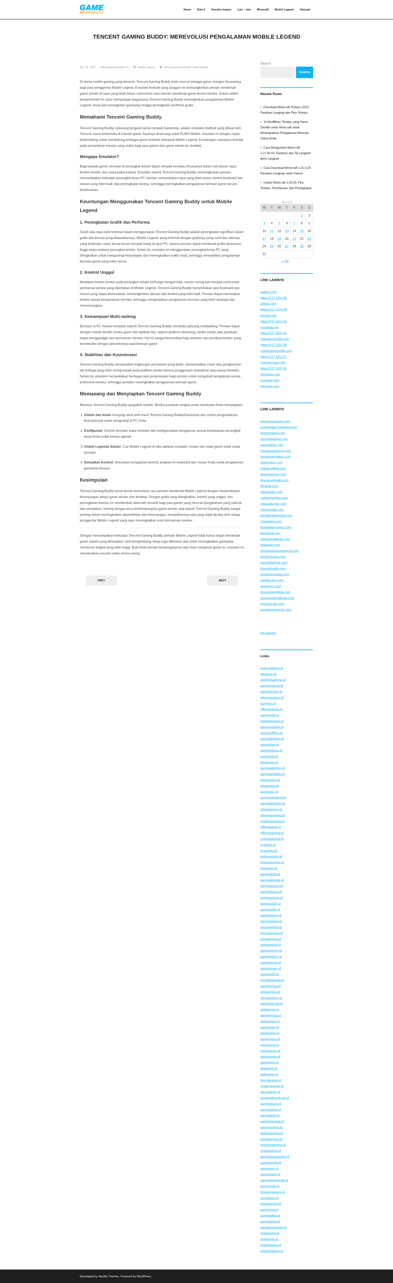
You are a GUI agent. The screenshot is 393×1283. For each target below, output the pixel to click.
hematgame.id (270, 1080)
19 (279, 238)
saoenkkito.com (271, 445)
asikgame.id (269, 1074)
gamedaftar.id (270, 1215)
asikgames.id (270, 1021)
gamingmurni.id (271, 886)
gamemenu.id (270, 1039)
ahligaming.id (270, 992)
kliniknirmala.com (273, 557)
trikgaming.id (269, 786)
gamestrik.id (269, 756)
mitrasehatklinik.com (275, 539)
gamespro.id (269, 1168)
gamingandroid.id (273, 797)
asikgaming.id (270, 945)
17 (264, 238)
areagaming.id (270, 939)
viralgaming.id (270, 1151)
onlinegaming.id (272, 839)
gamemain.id (269, 1027)
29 (302, 246)
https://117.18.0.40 (273, 368)
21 (294, 238)
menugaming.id (271, 933)
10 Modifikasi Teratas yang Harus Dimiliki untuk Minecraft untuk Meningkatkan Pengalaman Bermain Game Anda (284, 130)
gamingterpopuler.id (274, 1157)
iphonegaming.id (272, 815)
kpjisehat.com (270, 533)
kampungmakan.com (275, 456)
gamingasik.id (270, 903)
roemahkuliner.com (274, 439)
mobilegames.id (271, 721)
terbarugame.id (271, 856)
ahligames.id (269, 1009)
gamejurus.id (269, 1033)
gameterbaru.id (271, 750)
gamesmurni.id (271, 956)
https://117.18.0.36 (273, 298)
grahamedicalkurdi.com (277, 598)
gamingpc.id (269, 792)
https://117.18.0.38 (273, 345)
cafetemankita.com (274, 498)
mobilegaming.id (272, 821)
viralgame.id (269, 1239)
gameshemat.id (271, 1003)
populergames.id (272, 1192)
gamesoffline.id (271, 733)
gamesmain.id (270, 968)
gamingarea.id (270, 915)
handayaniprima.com (275, 451)
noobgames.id (270, 1204)
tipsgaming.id (270, 780)
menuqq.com (269, 386)
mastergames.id (271, 1086)
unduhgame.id (270, 1245)
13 (287, 231)
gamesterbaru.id (272, 738)
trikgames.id (269, 762)
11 (271, 231)
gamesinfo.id (269, 715)
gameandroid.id (271, 685)
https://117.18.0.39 (273, 309)
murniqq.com (269, 380)
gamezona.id (269, 1045)
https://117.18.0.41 (273, 333)
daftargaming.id (271, 1133)
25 (272, 246)
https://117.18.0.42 (273, 321)
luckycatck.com (271, 462)
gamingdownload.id (274, 1098)
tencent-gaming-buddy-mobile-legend (186, 67)
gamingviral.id (270, 1109)
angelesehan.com (273, 474)
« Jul (285, 261)
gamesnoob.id (270, 1162)
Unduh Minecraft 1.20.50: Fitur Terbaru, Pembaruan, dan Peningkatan (286, 185)
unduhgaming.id (272, 1121)
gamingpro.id (269, 1115)
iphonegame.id (271, 809)
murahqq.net (269, 327)
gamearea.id (269, 1062)
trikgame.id (268, 674)
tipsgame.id (268, 868)
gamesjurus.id (270, 962)
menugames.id (271, 998)
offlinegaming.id (271, 833)
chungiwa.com (270, 521)
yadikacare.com (271, 580)
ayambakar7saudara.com (278, 427)
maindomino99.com (274, 339)
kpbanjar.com (270, 545)
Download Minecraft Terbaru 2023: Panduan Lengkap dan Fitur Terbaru (284, 109)
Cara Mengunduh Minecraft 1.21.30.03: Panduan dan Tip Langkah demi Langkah (285, 153)
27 (287, 246)
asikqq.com (268, 292)
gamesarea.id (270, 1056)
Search (265, 63)
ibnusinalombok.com (275, 592)
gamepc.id (268, 703)
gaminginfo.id (270, 874)
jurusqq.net (268, 315)
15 (302, 231)
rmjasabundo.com (273, 504)
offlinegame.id (270, 827)
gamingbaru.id (270, 1104)
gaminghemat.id (272, 880)
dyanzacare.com (272, 604)
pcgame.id (268, 845)
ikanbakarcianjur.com (275, 527)
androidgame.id (271, 668)
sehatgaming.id (271, 1139)
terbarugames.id (272, 862)
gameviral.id (269, 1209)
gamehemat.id (270, 1015)
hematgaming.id (272, 980)
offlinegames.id (271, 709)
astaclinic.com (270, 586)
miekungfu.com (271, 492)
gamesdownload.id (274, 1180)
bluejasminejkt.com (274, 480)
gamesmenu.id (271, 950)
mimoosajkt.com (272, 509)
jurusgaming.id (271, 927)
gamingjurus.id (271, 892)
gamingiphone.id (272, 768)
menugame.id (270, 1092)
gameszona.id (270, 986)
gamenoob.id (269, 1186)
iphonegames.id (272, 697)
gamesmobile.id (271, 727)
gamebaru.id (269, 1198)
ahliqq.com (268, 303)
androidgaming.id (273, 680)
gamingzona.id (271, 921)
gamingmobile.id (272, 774)
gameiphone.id (271, 691)
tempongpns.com (272, 433)
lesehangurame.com (275, 421)
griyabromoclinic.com (275, 609)
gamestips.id (269, 744)
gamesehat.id (270, 1221)
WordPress (144, 1276)
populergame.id (271, 1251)
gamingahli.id (270, 909)
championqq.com (272, 362)
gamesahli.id (269, 974)
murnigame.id (270, 1051)
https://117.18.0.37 (273, 357)
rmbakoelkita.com (273, 468)
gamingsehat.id (271, 1127)
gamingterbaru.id (272, 803)
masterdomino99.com (276, 351)
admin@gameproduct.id (114, 67)
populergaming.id (273, 1145)
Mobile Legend (146, 67)
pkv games (268, 633)
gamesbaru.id (270, 1174)
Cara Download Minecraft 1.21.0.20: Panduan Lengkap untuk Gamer (285, 170)
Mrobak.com (269, 486)
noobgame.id (269, 1233)
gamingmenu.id (271, 897)
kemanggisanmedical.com (279, 551)
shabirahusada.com (274, 574)
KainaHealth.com (273, 568)
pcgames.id (268, 850)
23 (309, 238)
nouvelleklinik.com (273, 562)
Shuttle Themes (108, 1276)
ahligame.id (268, 1068)
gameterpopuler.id (273, 1227)
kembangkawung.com (276, 515)
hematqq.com (270, 374)
